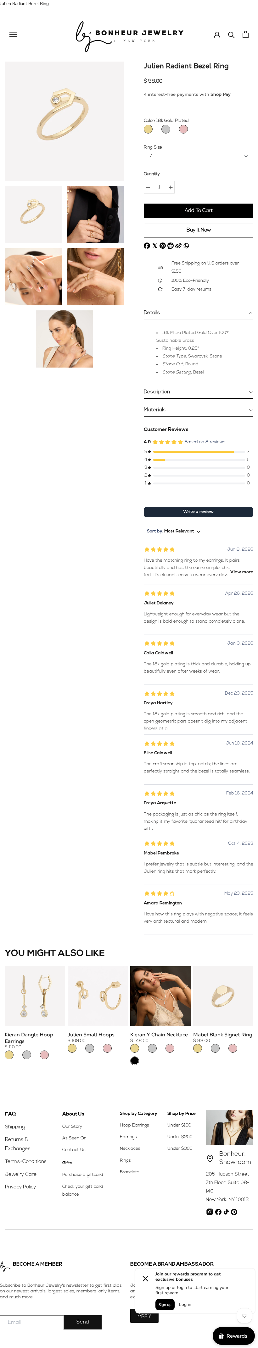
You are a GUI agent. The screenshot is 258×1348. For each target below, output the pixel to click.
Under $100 (179, 1125)
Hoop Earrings (134, 1125)
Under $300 (180, 1148)
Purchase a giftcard (82, 1174)
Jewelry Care (21, 1174)
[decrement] (148, 187)
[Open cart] (246, 34)
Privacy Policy (20, 1187)
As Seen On (74, 1138)
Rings (125, 1160)
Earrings (128, 1137)
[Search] (231, 34)
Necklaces (130, 1148)
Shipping (15, 1127)
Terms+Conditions (26, 1161)
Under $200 (180, 1137)
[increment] (170, 187)
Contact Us (74, 1150)
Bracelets (129, 1172)
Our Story (72, 1126)
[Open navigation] (13, 34)
